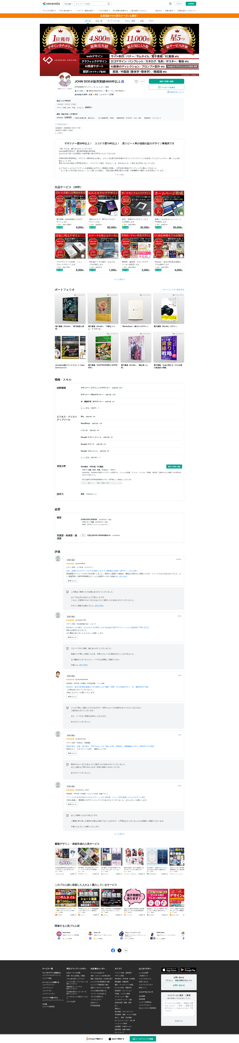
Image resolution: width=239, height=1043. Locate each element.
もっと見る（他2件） (89, 408)
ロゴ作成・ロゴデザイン (85, 567)
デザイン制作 (71, 567)
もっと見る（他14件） (90, 457)
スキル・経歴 (130, 21)
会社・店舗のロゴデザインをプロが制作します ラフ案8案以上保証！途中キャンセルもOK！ (102, 570)
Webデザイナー (97, 394)
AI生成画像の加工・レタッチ (86, 624)
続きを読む (124, 576)
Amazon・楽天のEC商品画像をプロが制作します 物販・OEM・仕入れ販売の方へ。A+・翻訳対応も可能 (107, 686)
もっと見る (120, 174)
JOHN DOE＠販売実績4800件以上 (98, 81)
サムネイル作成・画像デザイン (97, 793)
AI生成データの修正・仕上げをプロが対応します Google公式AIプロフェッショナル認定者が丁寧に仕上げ (107, 627)
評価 (142, 21)
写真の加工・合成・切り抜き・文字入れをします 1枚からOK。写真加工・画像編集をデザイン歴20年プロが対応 (110, 746)
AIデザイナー (98, 401)
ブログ (151, 21)
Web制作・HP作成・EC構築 (76, 683)
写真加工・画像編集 (83, 743)
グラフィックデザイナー (101, 387)
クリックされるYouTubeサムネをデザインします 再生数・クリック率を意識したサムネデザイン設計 (105, 797)
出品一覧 (98, 21)
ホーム (87, 21)
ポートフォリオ (113, 21)
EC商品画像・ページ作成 (95, 683)
